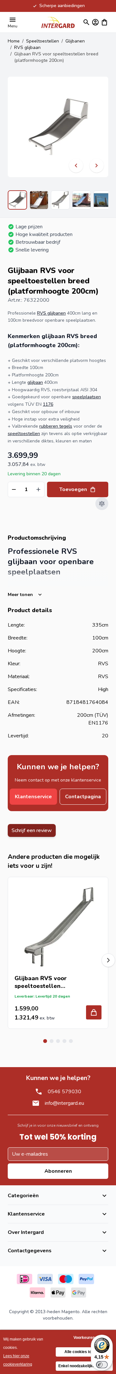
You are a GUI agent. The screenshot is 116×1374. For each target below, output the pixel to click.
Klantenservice (33, 796)
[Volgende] (97, 165)
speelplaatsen (86, 397)
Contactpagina (83, 796)
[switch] (102, 1364)
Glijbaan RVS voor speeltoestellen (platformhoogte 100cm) (50, 982)
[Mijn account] (95, 22)
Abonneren (58, 1171)
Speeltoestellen (42, 41)
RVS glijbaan (27, 47)
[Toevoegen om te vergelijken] (101, 503)
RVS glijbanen (51, 313)
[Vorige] (76, 165)
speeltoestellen (24, 434)
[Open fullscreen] (58, 127)
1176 (48, 404)
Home (14, 41)
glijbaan (35, 382)
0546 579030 (64, 1091)
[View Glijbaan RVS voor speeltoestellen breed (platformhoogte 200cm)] (17, 200)
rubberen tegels (55, 426)
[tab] (45, 1041)
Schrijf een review (32, 830)
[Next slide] (108, 960)
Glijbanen (75, 41)
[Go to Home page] (58, 22)
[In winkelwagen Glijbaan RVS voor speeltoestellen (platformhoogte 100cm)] (94, 1012)
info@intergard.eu (64, 1103)
